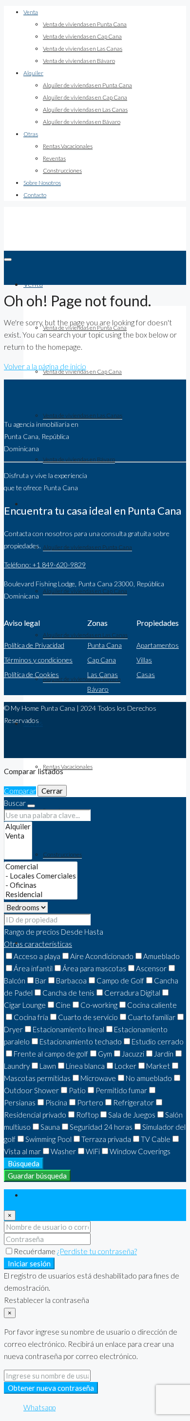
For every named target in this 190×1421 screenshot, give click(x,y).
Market (158, 1065)
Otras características (38, 944)
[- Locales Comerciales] (40, 876)
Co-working (98, 1005)
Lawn (47, 1065)
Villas (144, 660)
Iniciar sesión (29, 1263)
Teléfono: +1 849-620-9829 (45, 564)
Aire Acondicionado (101, 956)
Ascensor (151, 968)
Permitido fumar (121, 1090)
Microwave (98, 1078)
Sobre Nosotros (42, 182)
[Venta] (18, 836)
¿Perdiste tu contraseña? (97, 1251)
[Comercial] (40, 866)
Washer (63, 1151)
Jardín (163, 1053)
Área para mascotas (94, 968)
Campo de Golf (120, 980)
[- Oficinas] (40, 885)
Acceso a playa (37, 956)
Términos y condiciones (38, 660)
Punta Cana (104, 645)
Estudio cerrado (158, 1041)
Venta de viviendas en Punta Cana (85, 24)
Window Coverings (140, 1151)
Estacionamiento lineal (68, 1029)
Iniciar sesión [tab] (44, 1195)
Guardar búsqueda (37, 1175)
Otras (30, 134)
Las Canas (102, 674)
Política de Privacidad (34, 645)
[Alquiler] (18, 826)
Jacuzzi (133, 1053)
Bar (40, 980)
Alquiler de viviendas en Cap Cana (85, 97)
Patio (77, 1090)
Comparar (20, 790)
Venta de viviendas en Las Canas (82, 48)
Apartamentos (157, 645)
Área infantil (33, 968)
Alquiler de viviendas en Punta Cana (87, 85)
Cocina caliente (152, 1005)
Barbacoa (71, 980)
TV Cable (156, 1139)
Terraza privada (106, 1139)
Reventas (54, 158)
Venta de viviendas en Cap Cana (82, 36)
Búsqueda (23, 1163)
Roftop (87, 1114)
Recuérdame (35, 1251)
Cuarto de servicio (88, 1017)
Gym (105, 1053)
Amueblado (161, 956)
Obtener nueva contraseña (51, 1387)
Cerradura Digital (132, 992)
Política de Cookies (31, 674)
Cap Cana (101, 660)
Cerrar (52, 790)
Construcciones (62, 170)
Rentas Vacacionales (68, 146)
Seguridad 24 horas (101, 1126)
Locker (125, 1065)
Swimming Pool (48, 1139)
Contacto (34, 195)
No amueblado (149, 1078)
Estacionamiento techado (80, 1041)
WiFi (93, 1151)
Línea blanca (85, 1065)
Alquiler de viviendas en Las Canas (85, 109)
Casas (145, 674)
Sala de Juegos (131, 1114)
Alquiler (33, 73)
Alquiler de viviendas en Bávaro (81, 121)
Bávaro (98, 689)
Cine (63, 1005)
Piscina (56, 1102)
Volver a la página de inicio (45, 366)
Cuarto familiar (151, 1017)
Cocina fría (31, 1017)
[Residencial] (40, 894)
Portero (90, 1102)
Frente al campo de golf (51, 1053)
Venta (30, 12)
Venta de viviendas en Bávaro (79, 60)
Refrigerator (133, 1102)
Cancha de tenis (68, 992)
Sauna (50, 1126)
